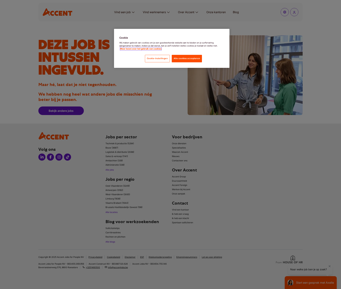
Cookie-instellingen (157, 58)
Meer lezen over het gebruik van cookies (140, 49)
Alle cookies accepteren (187, 58)
